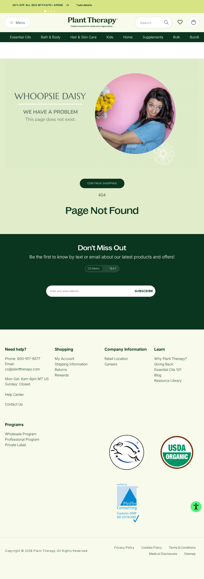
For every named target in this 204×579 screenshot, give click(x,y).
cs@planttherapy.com (22, 369)
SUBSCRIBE (144, 291)
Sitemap (190, 554)
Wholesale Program (20, 434)
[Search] (166, 22)
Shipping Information (71, 364)
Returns (61, 369)
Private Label (15, 445)
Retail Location (116, 358)
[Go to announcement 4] (54, 11)
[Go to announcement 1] (45, 11)
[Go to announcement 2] (48, 11)
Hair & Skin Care (83, 37)
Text (112, 268)
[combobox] (153, 22)
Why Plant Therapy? (170, 358)
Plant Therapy (44, 551)
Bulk (176, 37)
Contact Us (14, 404)
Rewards (62, 375)
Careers (110, 364)
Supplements (153, 37)
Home (128, 37)
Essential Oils (20, 37)
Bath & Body (50, 37)
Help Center (14, 394)
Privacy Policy (124, 547)
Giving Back (163, 364)
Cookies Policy (151, 547)
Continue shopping (102, 183)
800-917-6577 (28, 358)
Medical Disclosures (163, 554)
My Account (64, 358)
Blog (157, 375)
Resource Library (168, 380)
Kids (109, 37)
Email (95, 268)
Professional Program (22, 439)
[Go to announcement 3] (51, 11)
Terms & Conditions (182, 547)
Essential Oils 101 (167, 369)
